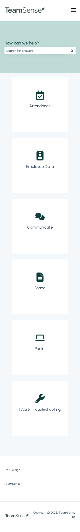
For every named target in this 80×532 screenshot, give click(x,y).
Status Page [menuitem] (12, 470)
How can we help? (21, 43)
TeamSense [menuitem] (12, 483)
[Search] (72, 50)
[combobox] (36, 50)
